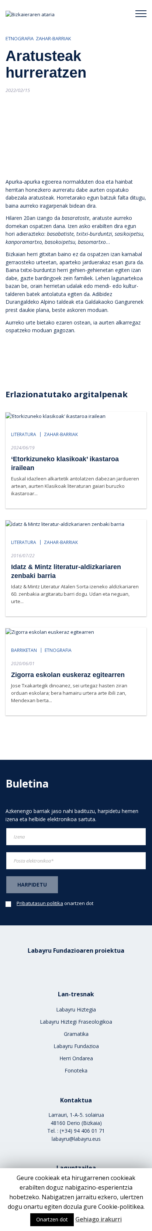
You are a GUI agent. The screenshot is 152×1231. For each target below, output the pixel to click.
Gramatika (76, 1033)
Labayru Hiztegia (76, 1009)
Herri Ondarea (76, 1058)
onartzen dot (55, 903)
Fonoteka (76, 1070)
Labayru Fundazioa (76, 1046)
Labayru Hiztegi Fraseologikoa (76, 1021)
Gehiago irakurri (98, 1219)
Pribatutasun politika (40, 903)
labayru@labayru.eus (76, 1138)
